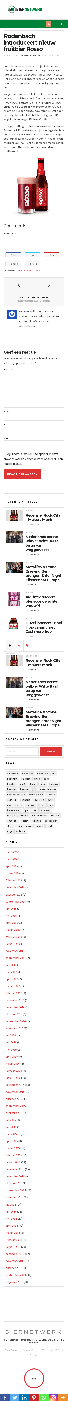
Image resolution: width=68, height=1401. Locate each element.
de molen (12, 799)
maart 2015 (13, 1148)
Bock (46, 778)
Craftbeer (51, 794)
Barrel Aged (42, 773)
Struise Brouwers (24, 826)
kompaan (46, 810)
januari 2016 (13, 1077)
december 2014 (15, 1169)
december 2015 (15, 1084)
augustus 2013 (14, 1282)
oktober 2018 (14, 894)
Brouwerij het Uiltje (16, 794)
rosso (37, 270)
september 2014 (16, 1190)
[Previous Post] (19, 285)
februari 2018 (14, 937)
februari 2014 (14, 1239)
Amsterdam (12, 773)
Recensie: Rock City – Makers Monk (43, 517)
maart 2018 (13, 929)
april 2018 (12, 922)
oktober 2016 (14, 1014)
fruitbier (19, 270)
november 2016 (15, 1007)
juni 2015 (11, 1127)
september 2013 (16, 1275)
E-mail (8, 425)
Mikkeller (24, 815)
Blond (37, 778)
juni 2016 (11, 1042)
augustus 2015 (14, 1113)
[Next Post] (49, 285)
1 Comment (32, 636)
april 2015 (12, 1141)
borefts (23, 784)
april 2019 (12, 866)
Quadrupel (36, 820)
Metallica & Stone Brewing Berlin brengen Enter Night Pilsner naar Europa (43, 573)
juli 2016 (11, 1035)
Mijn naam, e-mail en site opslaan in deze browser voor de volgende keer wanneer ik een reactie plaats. (33, 459)
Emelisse (30, 805)
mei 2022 (11, 852)
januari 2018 (13, 944)
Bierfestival (12, 778)
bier (54, 773)
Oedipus (55, 815)
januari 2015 (13, 1162)
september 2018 (16, 901)
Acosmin (34, 1355)
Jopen (34, 810)
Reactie (9, 369)
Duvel (50, 799)
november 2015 (15, 1092)
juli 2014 (11, 1204)
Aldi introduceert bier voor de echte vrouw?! (41, 601)
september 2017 (16, 958)
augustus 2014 (14, 1197)
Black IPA (25, 778)
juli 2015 (11, 1120)
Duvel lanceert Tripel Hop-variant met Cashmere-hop (44, 627)
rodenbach (29, 270)
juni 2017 (11, 965)
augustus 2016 (14, 1028)
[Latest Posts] (10, 645)
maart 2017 (13, 986)
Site (6, 439)
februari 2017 (14, 993)
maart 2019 (13, 873)
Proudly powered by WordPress (21, 1350)
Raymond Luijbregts (34, 56)
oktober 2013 (14, 1268)
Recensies (31, 511)
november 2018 (15, 887)
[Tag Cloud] (27, 645)
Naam (7, 411)
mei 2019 (11, 859)
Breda (43, 784)
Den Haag (25, 799)
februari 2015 (14, 1155)
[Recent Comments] (19, 645)
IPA (26, 810)
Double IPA (38, 799)
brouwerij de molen (46, 789)
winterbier (20, 831)
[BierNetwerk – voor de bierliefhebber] (25, 9)
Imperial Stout (14, 810)
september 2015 (16, 1106)
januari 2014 (13, 1247)
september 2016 (16, 1021)
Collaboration (36, 794)
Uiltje (9, 831)
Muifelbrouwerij (40, 815)
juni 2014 (11, 1211)
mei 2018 (11, 915)
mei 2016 (11, 1049)
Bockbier (11, 784)
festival (41, 805)
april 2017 (12, 979)
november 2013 (15, 1261)
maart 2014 (13, 1232)
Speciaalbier (51, 820)
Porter (25, 820)
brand (33, 784)
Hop (51, 805)
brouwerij (12, 789)
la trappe (11, 815)
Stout (9, 826)
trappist (39, 826)
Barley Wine (27, 773)
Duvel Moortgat (15, 805)
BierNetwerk (34, 1332)
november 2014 (15, 1176)
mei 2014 (11, 1218)
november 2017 (15, 951)
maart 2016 (13, 1063)
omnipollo (12, 820)
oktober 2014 (14, 1183)
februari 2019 (14, 880)
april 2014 (12, 1225)
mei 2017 (11, 972)
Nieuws (56, 56)
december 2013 (15, 1254)
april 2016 (12, 1056)
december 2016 (15, 1000)
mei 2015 (11, 1134)
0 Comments (32, 524)
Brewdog (53, 784)
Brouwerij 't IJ (26, 789)
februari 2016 (14, 1070)
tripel (49, 826)
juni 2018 (11, 908)
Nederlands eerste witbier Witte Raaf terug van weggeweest (42, 543)
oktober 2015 (14, 1099)
